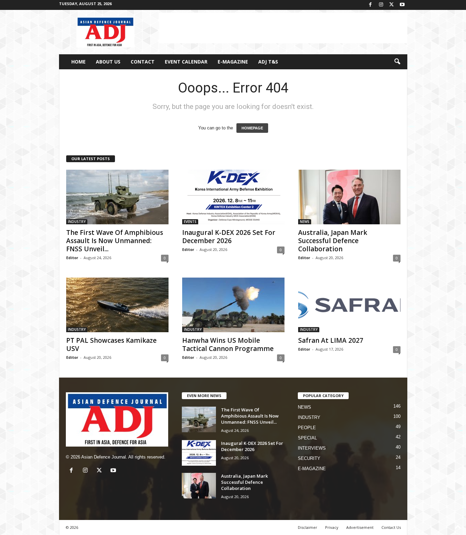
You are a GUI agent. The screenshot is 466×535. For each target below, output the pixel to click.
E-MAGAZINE (233, 61)
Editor (72, 257)
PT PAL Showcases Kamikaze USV (111, 344)
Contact (143, 61)
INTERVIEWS (312, 448)
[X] (392, 5)
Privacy (331, 527)
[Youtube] (402, 5)
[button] (397, 61)
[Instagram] (381, 5)
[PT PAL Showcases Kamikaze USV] (117, 305)
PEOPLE (307, 427)
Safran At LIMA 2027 (330, 340)
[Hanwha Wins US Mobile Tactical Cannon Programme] (233, 305)
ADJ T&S (268, 61)
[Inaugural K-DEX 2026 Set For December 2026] (233, 197)
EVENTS (190, 221)
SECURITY (309, 458)
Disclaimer (307, 527)
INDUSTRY (77, 221)
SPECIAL (307, 437)
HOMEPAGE (252, 128)
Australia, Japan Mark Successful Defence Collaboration (332, 240)
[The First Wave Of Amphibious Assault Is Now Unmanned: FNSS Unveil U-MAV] (117, 197)
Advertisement (360, 527)
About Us (108, 61)
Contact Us (391, 527)
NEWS (304, 221)
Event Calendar (186, 61)
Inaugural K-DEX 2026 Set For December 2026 (228, 236)
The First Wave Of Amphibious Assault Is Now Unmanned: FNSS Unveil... (114, 240)
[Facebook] (370, 5)
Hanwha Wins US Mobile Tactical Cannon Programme (228, 344)
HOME (78, 61)
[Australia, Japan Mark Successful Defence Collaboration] (349, 197)
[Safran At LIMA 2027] (349, 305)
